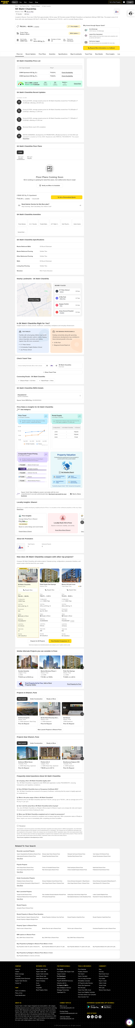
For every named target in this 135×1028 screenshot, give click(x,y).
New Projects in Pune (24, 6)
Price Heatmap (82, 969)
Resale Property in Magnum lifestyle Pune (27, 919)
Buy (21, 2)
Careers (17, 971)
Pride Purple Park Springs (48, 584)
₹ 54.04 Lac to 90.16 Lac (25, 677)
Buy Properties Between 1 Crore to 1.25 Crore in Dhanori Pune (29, 955)
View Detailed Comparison (59, 641)
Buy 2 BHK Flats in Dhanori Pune (50, 937)
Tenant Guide (102, 985)
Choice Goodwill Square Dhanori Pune (77, 869)
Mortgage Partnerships (63, 990)
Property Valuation (83, 971)
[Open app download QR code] (131, 13)
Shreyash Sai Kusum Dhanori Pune (76, 854)
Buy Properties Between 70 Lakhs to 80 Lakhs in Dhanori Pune (79, 946)
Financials (18, 976)
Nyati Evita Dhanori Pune (99, 867)
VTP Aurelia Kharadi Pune (48, 896)
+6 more (72, 621)
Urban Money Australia (42, 978)
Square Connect (61, 974)
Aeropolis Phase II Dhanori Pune (25, 908)
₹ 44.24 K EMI (35, 198)
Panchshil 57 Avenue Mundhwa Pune (102, 896)
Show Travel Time (50, 372)
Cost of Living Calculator (84, 978)
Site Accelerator (61, 978)
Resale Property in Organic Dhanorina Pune (28, 917)
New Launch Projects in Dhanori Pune (50, 729)
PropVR (38, 985)
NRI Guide (101, 987)
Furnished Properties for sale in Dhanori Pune (104, 928)
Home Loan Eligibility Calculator (86, 992)
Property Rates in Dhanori (25, 531)
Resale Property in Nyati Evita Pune (102, 917)
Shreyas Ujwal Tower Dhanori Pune (51, 854)
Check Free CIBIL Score (84, 990)
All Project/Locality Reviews (85, 983)
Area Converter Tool (83, 997)
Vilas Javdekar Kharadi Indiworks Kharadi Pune (54, 894)
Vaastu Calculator (82, 976)
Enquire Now (28, 590)
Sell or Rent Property (115, 2)
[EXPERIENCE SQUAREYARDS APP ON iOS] (106, 1008)
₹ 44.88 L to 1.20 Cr (69, 677)
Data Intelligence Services (64, 987)
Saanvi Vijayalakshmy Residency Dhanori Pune (29, 854)
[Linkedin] (92, 1016)
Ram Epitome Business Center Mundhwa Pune (79, 896)
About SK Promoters (25, 539)
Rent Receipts (82, 987)
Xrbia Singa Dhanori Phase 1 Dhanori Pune (78, 883)
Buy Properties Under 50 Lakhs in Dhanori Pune (29, 946)
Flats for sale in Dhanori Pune (24, 928)
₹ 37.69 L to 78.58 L (47, 677)
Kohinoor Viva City (32, 472)
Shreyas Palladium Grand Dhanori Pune (52, 881)
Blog (100, 969)
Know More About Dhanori (62, 530)
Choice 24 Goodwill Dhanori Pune (50, 867)
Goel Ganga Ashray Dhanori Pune (25, 869)
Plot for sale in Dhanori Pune (75, 928)
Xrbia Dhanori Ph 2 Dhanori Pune (101, 883)
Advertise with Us (61, 983)
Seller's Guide (102, 983)
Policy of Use (18, 993)
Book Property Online (41, 990)
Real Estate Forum (104, 974)
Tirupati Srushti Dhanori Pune (24, 894)
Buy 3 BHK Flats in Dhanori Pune (76, 937)
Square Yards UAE (41, 971)
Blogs (36, 2)
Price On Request (23, 723)
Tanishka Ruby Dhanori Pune (75, 856)
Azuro (37, 983)
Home (16, 6)
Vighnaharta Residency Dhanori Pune (26, 856)
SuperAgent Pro (61, 992)
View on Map (35, 300)
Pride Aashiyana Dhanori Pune (75, 867)
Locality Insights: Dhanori (27, 502)
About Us (17, 969)
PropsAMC (39, 987)
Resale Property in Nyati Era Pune (76, 917)
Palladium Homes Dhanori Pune (25, 881)
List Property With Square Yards (65, 971)
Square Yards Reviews (21, 981)
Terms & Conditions (20, 990)
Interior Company (40, 981)
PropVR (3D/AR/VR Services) (65, 981)
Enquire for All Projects (37, 641)
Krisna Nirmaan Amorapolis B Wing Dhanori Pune (105, 881)
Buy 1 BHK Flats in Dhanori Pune (25, 937)
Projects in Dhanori (35, 6)
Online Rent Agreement (84, 985)
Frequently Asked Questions (22, 978)
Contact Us (18, 983)
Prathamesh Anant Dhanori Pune (101, 869)
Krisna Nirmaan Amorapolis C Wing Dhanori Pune (79, 881)
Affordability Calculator (84, 981)
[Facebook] (88, 1016)
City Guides (102, 978)
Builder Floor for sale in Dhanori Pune (51, 928)
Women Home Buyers (105, 990)
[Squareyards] (5, 2)
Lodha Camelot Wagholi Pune (100, 894)
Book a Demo (77, 494)
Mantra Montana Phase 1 (34, 480)
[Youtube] (96, 1016)
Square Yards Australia (42, 974)
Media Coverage (19, 974)
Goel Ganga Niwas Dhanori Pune (25, 867)
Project (31, 2)
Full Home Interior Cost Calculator (87, 994)
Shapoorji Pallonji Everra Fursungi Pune (27, 896)
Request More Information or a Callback (102, 48)
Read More (26, 138)
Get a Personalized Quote (68, 197)
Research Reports (103, 976)
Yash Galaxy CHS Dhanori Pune (101, 854)
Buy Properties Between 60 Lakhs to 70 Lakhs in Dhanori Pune (54, 946)
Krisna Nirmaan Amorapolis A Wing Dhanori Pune (29, 883)
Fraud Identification (20, 995)
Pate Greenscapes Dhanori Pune (50, 869)
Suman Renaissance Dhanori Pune (102, 856)
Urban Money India (41, 976)
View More (20, 858)
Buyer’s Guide (102, 981)
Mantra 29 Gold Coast (33, 465)
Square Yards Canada (42, 969)
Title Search (81, 974)
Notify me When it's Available (51, 185)
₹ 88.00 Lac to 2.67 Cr (47, 768)
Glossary (101, 971)
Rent (25, 2)
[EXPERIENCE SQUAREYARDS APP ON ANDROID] (93, 1008)
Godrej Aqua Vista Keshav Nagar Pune (77, 894)
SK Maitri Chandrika (33, 469)
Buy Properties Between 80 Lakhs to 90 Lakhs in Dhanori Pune (105, 946)
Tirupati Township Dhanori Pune (50, 856)
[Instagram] (100, 1016)
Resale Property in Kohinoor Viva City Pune (53, 917)
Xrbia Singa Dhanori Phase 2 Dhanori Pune (53, 883)
